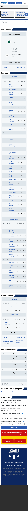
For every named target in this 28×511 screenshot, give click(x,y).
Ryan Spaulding (12, 145)
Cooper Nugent (11, 175)
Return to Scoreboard (7, 392)
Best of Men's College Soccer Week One (12, 424)
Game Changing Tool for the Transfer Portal (13, 405)
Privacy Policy (7, 464)
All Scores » (7, 7)
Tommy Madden (11, 98)
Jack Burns (12, 227)
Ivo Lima (11, 262)
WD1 (2, 7)
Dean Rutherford (12, 209)
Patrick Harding (11, 255)
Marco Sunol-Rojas (12, 111)
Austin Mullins (11, 93)
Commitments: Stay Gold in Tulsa (10, 408)
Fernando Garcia (12, 183)
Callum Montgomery (13, 103)
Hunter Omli (12, 172)
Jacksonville (16, 55)
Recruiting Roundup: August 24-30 (11, 400)
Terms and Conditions (17, 462)
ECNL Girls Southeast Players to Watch (12, 421)
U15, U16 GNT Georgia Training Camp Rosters (13, 418)
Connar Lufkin (11, 266)
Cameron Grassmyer (12, 231)
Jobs (23, 464)
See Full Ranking (14, 437)
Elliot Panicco (11, 167)
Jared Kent (12, 149)
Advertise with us (16, 464)
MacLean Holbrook (12, 162)
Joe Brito (11, 125)
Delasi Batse (12, 192)
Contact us (9, 465)
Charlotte (17, 41)
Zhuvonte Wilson (12, 129)
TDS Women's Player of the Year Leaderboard (14, 416)
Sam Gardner (11, 281)
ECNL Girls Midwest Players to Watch (11, 413)
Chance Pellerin (11, 204)
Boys (8, 441)
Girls (20, 441)
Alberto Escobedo (12, 245)
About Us (7, 462)
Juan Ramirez (11, 271)
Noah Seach (12, 107)
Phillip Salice (12, 180)
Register (19, 3)
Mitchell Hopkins (11, 276)
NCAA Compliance (17, 465)
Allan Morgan (11, 240)
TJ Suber (11, 201)
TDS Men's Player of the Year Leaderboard (13, 411)
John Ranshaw (11, 188)
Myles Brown (12, 136)
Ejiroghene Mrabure (12, 236)
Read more (14, 427)
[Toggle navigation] (25, 3)
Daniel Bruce (12, 89)
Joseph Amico (11, 286)
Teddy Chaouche (12, 116)
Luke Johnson (11, 121)
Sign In (11, 3)
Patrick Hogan (11, 140)
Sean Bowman (11, 85)
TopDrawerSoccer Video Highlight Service (12, 403)
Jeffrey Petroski (11, 158)
